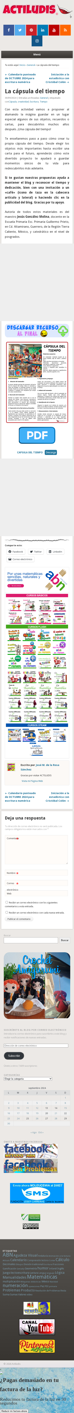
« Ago (34, 1132)
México (45, 1281)
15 (65, 1108)
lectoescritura (20, 1272)
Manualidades (14, 1277)
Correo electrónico (12, 886)
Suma (6, 1294)
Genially (20, 1269)
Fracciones (58, 1264)
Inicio (22, 65)
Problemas (11, 1290)
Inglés (60, 1268)
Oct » (40, 1132)
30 (8, 1123)
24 (18, 1118)
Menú (37, 54)
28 (56, 1118)
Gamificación (9, 1268)
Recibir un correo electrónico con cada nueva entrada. (36, 912)
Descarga (51, 452)
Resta (63, 1290)
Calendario (18, 1260)
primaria (53, 1286)
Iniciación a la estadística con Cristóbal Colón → (57, 78)
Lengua (42, 1273)
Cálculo (62, 1259)
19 (37, 1113)
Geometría (31, 1268)
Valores (22, 1294)
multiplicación (11, 1281)
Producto (28, 1290)
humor (42, 1268)
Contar (52, 1260)
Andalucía (43, 1255)
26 (37, 1118)
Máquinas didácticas (31, 1281)
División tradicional (33, 1264)
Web (9, 893)
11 (27, 1108)
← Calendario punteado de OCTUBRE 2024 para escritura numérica (20, 78)
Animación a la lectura (59, 1256)
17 (18, 1113)
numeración (15, 1285)
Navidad (54, 1281)
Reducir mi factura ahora (14, 1411)
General (31, 65)
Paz (42, 1286)
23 (8, 1118)
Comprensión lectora (37, 1260)
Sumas (14, 1294)
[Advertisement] (37, 282)
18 (27, 1113)
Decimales (9, 1264)
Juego (6, 1272)
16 (8, 1113)
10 (18, 1108)
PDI (46, 1286)
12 (37, 1108)
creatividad (23, 101)
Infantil (53, 1268)
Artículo (6, 1260)
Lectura (34, 1272)
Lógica (59, 1272)
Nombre (12, 873)
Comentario (13, 839)
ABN (8, 1255)
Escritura (34, 101)
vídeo (30, 1294)
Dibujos (19, 1264)
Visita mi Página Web (32, 781)
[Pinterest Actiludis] (37, 1346)
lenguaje (50, 1273)
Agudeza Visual (25, 1255)
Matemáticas (42, 1277)
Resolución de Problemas (47, 1290)
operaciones (34, 1286)
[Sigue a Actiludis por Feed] (65, 30)
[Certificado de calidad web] (31, 1221)
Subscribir (14, 1055)
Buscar (7, 935)
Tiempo (43, 101)
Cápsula (13, 101)
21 (56, 1113)
